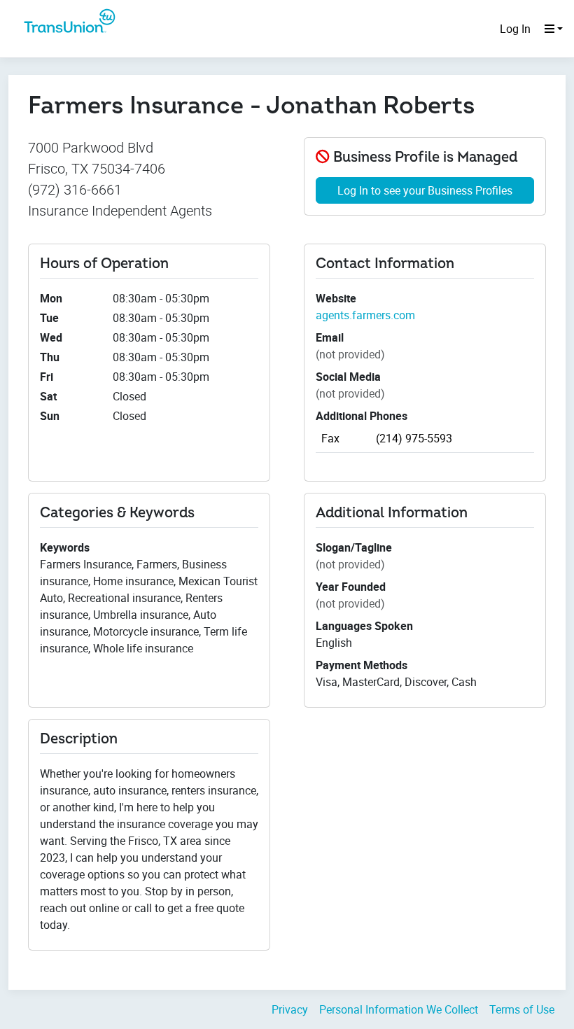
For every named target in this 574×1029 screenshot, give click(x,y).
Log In (515, 28)
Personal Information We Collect (398, 1009)
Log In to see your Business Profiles (424, 190)
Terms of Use (521, 1009)
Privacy (290, 1009)
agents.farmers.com (365, 315)
